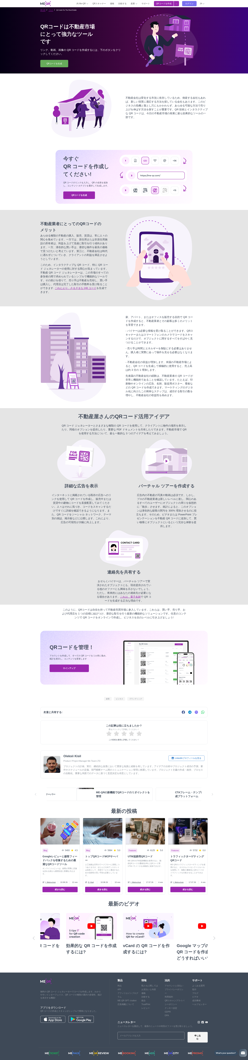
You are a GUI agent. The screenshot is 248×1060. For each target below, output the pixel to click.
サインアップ (69, 668)
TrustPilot (145, 1004)
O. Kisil (91, 882)
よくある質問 (198, 986)
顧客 (108, 699)
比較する (122, 3)
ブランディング (135, 699)
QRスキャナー (99, 3)
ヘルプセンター (199, 1004)
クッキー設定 (171, 1008)
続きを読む (60, 889)
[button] (202, 3)
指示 (194, 989)
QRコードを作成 (164, 3)
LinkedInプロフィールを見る (187, 758)
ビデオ (195, 997)
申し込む (198, 1037)
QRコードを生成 (79, 195)
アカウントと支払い (174, 986)
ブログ (51, 10)
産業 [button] (133, 3)
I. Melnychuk (50, 882)
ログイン (189, 3)
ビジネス (119, 699)
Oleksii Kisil (72, 756)
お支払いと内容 (148, 989)
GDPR (168, 1012)
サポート (146, 3)
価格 (112, 3)
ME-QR (42, 10)
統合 (143, 1000)
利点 (120, 986)
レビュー (145, 1008)
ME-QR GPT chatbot (127, 1000)
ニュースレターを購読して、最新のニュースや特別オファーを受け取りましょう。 (156, 1026)
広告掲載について (126, 1004)
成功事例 (196, 1000)
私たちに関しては (149, 986)
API (119, 989)
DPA (167, 1015)
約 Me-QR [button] (81, 3)
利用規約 (169, 997)
